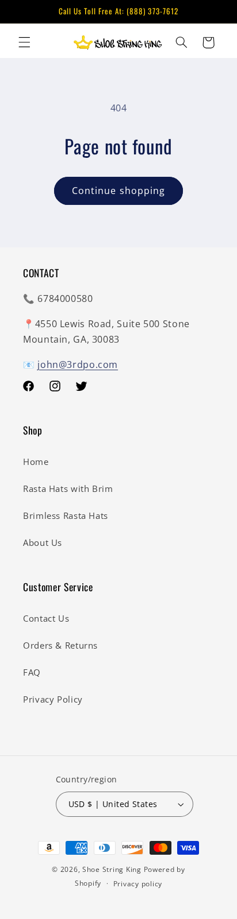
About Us (42, 542)
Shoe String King (112, 869)
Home (36, 461)
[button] (24, 42)
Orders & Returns (60, 645)
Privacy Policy (53, 699)
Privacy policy (137, 883)
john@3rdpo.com (77, 364)
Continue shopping (118, 190)
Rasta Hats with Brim (68, 488)
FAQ (32, 672)
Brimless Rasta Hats (65, 515)
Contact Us (46, 618)
